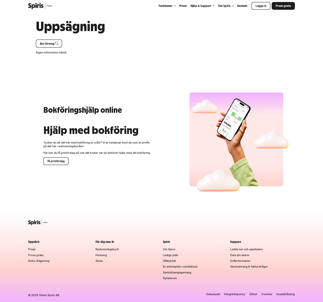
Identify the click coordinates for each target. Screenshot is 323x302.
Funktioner (166, 6)
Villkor (253, 294)
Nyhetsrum (170, 278)
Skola (99, 261)
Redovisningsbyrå (107, 249)
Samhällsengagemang (177, 272)
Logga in (261, 6)
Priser (183, 6)
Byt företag (49, 44)
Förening (101, 255)
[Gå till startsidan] (40, 6)
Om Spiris (224, 6)
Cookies (266, 294)
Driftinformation (240, 261)
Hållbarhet (169, 261)
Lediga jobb (170, 255)
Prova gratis (283, 6)
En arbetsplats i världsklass (180, 266)
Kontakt (242, 6)
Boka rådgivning (38, 261)
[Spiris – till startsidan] (161, 222)
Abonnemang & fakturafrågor (249, 266)
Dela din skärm (239, 255)
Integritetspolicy (234, 294)
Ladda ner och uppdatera (246, 249)
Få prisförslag (56, 161)
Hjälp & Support (200, 6)
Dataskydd (213, 294)
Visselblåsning (285, 294)
